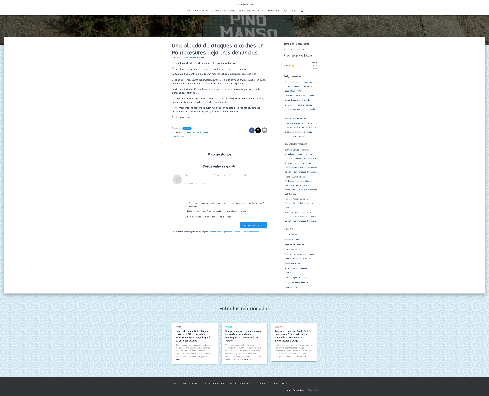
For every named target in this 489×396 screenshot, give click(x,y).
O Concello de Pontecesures (223, 11)
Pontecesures (178, 136)
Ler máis (179, 359)
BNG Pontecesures (293, 249)
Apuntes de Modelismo (294, 244)
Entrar (294, 11)
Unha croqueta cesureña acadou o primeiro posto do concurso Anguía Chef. (300, 109)
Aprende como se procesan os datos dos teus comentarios (234, 232)
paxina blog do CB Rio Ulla (296, 278)
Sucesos (187, 128)
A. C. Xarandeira (291, 235)
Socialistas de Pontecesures (297, 282)
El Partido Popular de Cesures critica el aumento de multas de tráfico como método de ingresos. (301, 167)
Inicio (188, 11)
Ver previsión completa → (294, 49)
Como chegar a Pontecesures (251, 11)
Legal (285, 11)
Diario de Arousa (188, 132)
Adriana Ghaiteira (292, 239)
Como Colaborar (201, 11)
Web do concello (292, 287)
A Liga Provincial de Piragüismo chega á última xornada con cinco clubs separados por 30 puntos (300, 86)
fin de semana (202, 132)
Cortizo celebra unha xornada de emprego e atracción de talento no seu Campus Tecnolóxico (300, 154)
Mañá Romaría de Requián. (296, 118)
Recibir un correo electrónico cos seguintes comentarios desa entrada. (217, 211)
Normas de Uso (273, 11)
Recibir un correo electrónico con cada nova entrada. (209, 217)
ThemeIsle (312, 390)
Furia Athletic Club (292, 263)
